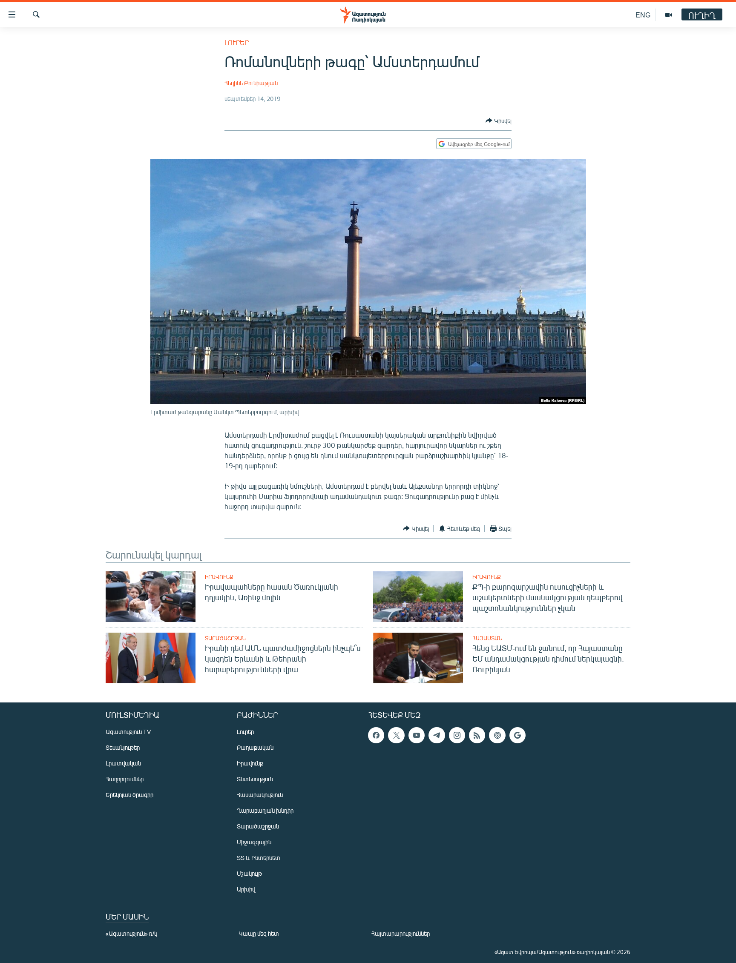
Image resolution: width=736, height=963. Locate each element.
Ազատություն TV (128, 731)
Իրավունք (219, 576)
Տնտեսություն (255, 778)
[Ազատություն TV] (668, 15)
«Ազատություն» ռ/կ (131, 933)
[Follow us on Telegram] (436, 735)
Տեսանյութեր (123, 747)
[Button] (499, 120)
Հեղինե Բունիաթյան (251, 82)
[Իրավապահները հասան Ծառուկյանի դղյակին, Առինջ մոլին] (151, 596)
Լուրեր (236, 42)
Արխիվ (246, 889)
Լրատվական (123, 763)
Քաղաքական (255, 747)
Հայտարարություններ (400, 933)
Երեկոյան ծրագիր (129, 794)
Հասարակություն (260, 794)
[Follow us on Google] (517, 735)
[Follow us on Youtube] (416, 735)
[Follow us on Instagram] (457, 735)
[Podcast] (497, 735)
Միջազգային (254, 841)
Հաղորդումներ (125, 778)
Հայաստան (487, 638)
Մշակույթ (249, 873)
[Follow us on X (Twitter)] (396, 735)
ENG (642, 15)
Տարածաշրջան (225, 638)
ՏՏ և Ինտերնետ (258, 857)
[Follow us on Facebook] (376, 735)
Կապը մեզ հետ (259, 933)
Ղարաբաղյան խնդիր (265, 810)
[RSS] (477, 735)
